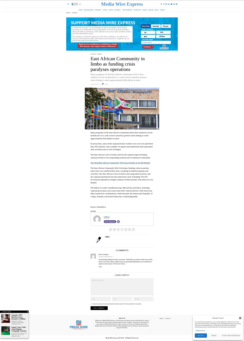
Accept (200, 335)
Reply (100, 266)
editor (106, 84)
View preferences (231, 335)
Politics (93, 54)
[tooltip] (161, 4)
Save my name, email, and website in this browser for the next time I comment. (117, 304)
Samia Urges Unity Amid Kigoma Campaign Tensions (18, 329)
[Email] (118, 221)
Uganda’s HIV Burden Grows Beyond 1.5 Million (18, 317)
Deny (213, 335)
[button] (240, 318)
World (99, 54)
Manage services (200, 330)
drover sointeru (103, 254)
